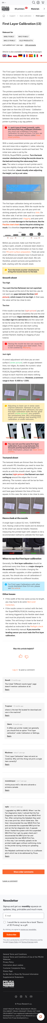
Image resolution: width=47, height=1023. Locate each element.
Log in (15, 670)
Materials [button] (35, 9)
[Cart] (42, 2)
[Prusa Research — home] (5, 9)
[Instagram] (21, 997)
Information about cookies (13, 965)
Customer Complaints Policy (14, 968)
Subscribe (11, 935)
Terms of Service (28, 942)
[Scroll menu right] (44, 9)
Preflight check (36, 626)
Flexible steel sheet (11, 224)
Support (12, 16)
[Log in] (38, 2)
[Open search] (34, 2)
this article (15, 588)
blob (37, 212)
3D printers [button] (21, 8)
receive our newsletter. (28, 929)
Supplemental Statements (13, 977)
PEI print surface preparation (18, 252)
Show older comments (23, 872)
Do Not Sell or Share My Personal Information (20, 974)
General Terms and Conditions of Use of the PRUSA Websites (23, 958)
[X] (26, 997)
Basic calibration (25, 16)
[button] (5, 55)
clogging (26, 218)
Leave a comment (10, 881)
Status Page (8, 971)
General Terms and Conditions (15, 954)
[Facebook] (16, 997)
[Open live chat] (40, 1016)
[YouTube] (31, 997)
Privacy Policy (13, 942)
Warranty (26, 347)
